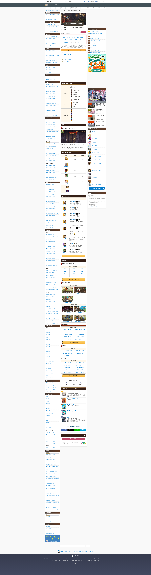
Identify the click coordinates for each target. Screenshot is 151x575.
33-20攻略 (68, 50)
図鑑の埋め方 (48, 299)
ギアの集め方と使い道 (50, 457)
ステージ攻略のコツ (67, 339)
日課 (93, 7)
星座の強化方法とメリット (51, 294)
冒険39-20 (48, 353)
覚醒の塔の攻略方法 (49, 225)
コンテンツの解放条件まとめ (51, 96)
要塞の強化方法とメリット (51, 275)
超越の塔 (47, 375)
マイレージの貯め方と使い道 (51, 507)
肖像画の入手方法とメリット (51, 191)
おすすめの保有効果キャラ (51, 246)
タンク (47, 439)
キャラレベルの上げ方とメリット (52, 236)
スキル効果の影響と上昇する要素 (52, 311)
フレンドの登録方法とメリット (51, 208)
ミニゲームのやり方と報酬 (95, 35)
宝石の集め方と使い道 (50, 493)
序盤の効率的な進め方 (74, 342)
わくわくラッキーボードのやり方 (96, 38)
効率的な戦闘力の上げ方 (80, 350)
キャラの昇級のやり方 (80, 362)
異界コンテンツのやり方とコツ (51, 210)
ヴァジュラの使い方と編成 (51, 146)
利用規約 (73, 558)
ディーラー (73, 201)
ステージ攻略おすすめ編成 (51, 126)
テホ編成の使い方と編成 (50, 160)
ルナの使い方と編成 (49, 148)
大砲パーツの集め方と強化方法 (51, 270)
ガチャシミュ (80, 39)
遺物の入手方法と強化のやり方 (51, 220)
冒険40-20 (48, 356)
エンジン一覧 (48, 417)
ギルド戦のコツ (49, 222)
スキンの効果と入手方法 (80, 336)
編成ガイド (78, 7)
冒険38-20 (48, 351)
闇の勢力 (47, 519)
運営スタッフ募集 (54, 558)
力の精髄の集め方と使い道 (51, 483)
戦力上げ (73, 7)
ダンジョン (69, 37)
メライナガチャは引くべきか (95, 40)
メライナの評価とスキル (67, 39)
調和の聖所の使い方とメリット (51, 255)
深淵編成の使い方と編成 (50, 170)
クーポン (58, 7)
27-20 (74, 268)
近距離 (47, 447)
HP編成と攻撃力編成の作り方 (51, 138)
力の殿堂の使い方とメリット (51, 253)
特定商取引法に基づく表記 (91, 558)
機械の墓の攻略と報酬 (50, 377)
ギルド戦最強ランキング (50, 72)
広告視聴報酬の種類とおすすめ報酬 (52, 323)
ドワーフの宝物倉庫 (49, 373)
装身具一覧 (48, 403)
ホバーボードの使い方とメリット (52, 289)
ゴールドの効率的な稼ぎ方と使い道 (52, 495)
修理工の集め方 (67, 369)
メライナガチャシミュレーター (95, 43)
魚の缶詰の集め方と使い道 (51, 459)
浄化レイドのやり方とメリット (51, 215)
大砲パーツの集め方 (80, 367)
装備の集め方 (67, 367)
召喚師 (72, 207)
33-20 (74, 271)
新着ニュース (96, 560)
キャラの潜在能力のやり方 (51, 241)
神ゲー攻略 (48, 10)
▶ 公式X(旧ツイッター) (92, 206)
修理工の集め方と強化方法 (51, 272)
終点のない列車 (49, 363)
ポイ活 (98, 1)
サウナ (47, 385)
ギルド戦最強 (98, 7)
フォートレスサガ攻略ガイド (54, 4)
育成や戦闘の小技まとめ (50, 108)
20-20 (65, 268)
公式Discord (48, 17)
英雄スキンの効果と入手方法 (51, 248)
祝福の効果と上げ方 (49, 306)
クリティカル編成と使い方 (51, 179)
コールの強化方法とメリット (51, 301)
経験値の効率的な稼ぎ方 (50, 201)
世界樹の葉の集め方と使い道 (51, 488)
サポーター (73, 249)
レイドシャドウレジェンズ (72, 398)
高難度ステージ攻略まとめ (74, 279)
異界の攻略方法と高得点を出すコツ (52, 213)
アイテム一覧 (48, 427)
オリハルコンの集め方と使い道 (51, 471)
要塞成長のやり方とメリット (51, 284)
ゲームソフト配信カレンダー (87, 560)
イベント (73, 42)
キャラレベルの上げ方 (67, 362)
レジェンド (48, 432)
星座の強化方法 (80, 369)
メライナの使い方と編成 (50, 153)
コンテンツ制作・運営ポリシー (64, 558)
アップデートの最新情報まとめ (51, 36)
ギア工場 (47, 387)
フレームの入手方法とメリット (51, 194)
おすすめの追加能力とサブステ (51, 265)
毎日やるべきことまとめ (50, 93)
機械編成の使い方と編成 (50, 167)
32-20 (65, 271)
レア (54, 434)
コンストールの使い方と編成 (51, 155)
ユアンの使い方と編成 (50, 158)
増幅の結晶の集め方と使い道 (51, 454)
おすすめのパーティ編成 (50, 124)
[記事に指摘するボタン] (81, 383)
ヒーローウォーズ (70, 404)
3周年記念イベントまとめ (94, 31)
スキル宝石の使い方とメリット (51, 260)
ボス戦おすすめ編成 (49, 129)
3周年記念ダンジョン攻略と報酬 (96, 33)
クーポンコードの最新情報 (51, 43)
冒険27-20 (48, 334)
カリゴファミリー (49, 521)
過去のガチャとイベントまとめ (51, 41)
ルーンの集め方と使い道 (50, 308)
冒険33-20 (48, 341)
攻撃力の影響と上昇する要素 (51, 110)
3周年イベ (53, 7)
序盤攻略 (88, 7)
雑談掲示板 (103, 7)
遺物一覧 (47, 422)
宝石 (73, 114)
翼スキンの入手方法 (49, 227)
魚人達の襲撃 (48, 368)
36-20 (65, 273)
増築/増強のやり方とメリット (51, 282)
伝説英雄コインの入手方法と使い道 (52, 502)
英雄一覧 (47, 396)
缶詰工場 (54, 387)
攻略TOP (48, 7)
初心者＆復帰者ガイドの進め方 (95, 52)
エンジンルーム (49, 391)
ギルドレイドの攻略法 (50, 203)
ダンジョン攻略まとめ (50, 361)
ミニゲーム (74, 37)
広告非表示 (92, 1)
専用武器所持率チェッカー (51, 79)
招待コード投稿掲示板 (50, 533)
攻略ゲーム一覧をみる (97, 188)
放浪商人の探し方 (67, 336)
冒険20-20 (48, 332)
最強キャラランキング (94, 47)
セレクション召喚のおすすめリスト (52, 55)
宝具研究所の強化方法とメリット (52, 313)
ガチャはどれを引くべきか (80, 329)
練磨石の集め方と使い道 (50, 473)
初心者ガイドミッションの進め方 (52, 115)
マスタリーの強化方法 (80, 372)
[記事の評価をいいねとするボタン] (74, 383)
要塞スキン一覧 (49, 408)
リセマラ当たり (70, 41)
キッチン (54, 385)
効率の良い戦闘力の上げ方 (51, 105)
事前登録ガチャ (66, 560)
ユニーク (47, 434)
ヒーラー (47, 443)
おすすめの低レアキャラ (67, 334)
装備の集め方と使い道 (50, 184)
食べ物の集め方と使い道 (50, 461)
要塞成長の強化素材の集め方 (51, 476)
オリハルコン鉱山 (49, 370)
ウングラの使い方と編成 (50, 150)
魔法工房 (47, 389)
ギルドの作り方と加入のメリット (52, 86)
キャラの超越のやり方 (80, 365)
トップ (43, 558)
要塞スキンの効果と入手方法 (51, 277)
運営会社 (47, 558)
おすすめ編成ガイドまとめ (51, 122)
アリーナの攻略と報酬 (80, 334)
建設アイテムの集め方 (50, 469)
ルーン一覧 (48, 415)
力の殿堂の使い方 (67, 355)
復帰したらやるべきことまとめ (51, 112)
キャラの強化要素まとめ (67, 350)
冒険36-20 (48, 346)
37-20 (74, 273)
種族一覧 (47, 398)
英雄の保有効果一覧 (49, 413)
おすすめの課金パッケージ (80, 339)
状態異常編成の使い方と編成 (51, 177)
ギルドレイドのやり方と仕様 (51, 206)
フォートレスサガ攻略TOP (74, 375)
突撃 (72, 233)
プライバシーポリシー (81, 558)
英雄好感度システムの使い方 (51, 251)
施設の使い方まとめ (49, 382)
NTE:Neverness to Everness (73, 410)
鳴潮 (68, 417)
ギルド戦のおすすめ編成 (50, 136)
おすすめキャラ (66, 61)
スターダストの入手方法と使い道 (52, 466)
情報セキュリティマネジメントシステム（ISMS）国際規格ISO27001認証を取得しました (76, 551)
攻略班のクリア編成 (67, 59)
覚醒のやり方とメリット (50, 263)
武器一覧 (47, 401)
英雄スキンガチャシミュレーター (52, 60)
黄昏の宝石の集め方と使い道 (51, 485)
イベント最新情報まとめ (50, 38)
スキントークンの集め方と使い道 (52, 509)
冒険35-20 (48, 344)
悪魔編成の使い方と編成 (50, 165)
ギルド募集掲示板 (49, 528)
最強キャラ (63, 7)
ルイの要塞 (48, 516)
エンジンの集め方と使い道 (51, 287)
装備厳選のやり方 (80, 353)
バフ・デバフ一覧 (49, 425)
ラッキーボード (80, 37)
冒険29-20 (48, 337)
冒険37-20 (48, 349)
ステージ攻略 (68, 7)
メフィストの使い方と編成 (51, 143)
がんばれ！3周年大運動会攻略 (51, 26)
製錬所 (54, 389)
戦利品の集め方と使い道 (50, 500)
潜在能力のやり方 (67, 365)
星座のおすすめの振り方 (50, 296)
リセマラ (83, 7)
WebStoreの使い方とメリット (51, 320)
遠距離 (54, 447)
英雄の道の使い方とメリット (51, 258)
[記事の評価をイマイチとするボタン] (67, 383)
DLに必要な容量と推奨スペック (51, 19)
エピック (54, 432)
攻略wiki (60, 560)
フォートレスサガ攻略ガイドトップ (52, 14)
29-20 (82, 268)
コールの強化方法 (67, 372)
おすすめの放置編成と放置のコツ (52, 131)
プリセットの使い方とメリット (51, 318)
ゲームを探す (54, 560)
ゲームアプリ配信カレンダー (76, 560)
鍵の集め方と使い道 (49, 497)
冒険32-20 (48, 339)
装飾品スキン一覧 (49, 410)
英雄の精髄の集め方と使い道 (51, 464)
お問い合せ (99, 558)
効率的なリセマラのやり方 (67, 329)
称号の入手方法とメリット (51, 196)
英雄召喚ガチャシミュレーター (51, 62)
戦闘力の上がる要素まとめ (67, 353)
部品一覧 (47, 420)
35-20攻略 (80, 50)
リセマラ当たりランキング (95, 50)
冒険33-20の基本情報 (67, 54)
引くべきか (75, 39)
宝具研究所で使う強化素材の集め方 (52, 478)
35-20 (82, 271)
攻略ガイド (61, 10)
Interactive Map (106, 558)
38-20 (82, 273)
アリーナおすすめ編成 (50, 134)
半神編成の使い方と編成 (50, 172)
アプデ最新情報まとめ (67, 42)
